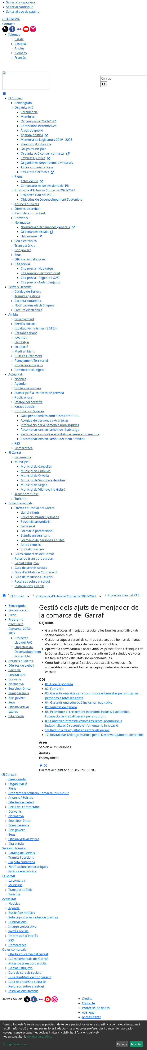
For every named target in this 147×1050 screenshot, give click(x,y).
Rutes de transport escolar (27, 963)
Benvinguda (17, 606)
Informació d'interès (23, 936)
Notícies (14, 903)
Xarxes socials (18, 931)
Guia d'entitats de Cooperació (29, 977)
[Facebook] (12, 29)
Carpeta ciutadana (21, 862)
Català (19, 39)
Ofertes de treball (21, 665)
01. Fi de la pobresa (59, 684)
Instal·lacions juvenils (23, 991)
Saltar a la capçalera (20, 2)
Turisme (14, 894)
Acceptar (136, 1044)
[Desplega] (28, 596)
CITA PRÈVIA (11, 19)
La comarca (16, 880)
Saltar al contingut (19, 7)
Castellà (20, 44)
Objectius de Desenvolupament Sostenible (28, 651)
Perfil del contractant (23, 807)
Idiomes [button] (14, 34)
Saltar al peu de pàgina (22, 11)
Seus (11, 702)
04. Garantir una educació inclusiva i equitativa (78, 702)
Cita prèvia (16, 716)
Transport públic (20, 890)
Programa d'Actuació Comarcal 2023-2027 (66, 596)
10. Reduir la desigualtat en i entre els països (77, 730)
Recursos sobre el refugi (26, 986)
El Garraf (8, 876)
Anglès (19, 48)
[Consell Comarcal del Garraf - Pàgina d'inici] (26, 80)
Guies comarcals (14, 949)
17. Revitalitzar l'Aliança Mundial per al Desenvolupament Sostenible (94, 735)
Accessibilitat (91, 1017)
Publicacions (17, 922)
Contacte (8, 24)
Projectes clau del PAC (123, 595)
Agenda (14, 908)
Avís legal (88, 1012)
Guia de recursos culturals (27, 982)
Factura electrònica (22, 871)
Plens (12, 615)
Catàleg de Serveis (21, 853)
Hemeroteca (17, 945)
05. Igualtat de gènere (61, 707)
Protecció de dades (96, 1008)
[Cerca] (103, 84)
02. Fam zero (54, 689)
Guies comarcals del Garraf (28, 959)
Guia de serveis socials (24, 972)
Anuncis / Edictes (20, 661)
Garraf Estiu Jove (20, 968)
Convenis (15, 679)
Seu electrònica (19, 688)
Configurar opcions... (16, 1044)
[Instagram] (33, 29)
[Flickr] (19, 29)
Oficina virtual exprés (23, 839)
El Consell (17, 596)
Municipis (15, 885)
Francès (20, 57)
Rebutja (122, 1044)
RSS (11, 940)
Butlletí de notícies (21, 913)
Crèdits (87, 998)
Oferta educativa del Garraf (28, 954)
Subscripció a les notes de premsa (33, 917)
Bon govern (16, 698)
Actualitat (9, 899)
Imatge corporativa (22, 926)
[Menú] (4, 93)
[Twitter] (5, 29)
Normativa (16, 684)
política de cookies (39, 1036)
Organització (17, 610)
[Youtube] (26, 29)
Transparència (18, 693)
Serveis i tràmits (13, 848)
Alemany (21, 53)
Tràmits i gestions (21, 857)
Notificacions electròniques (28, 867)
